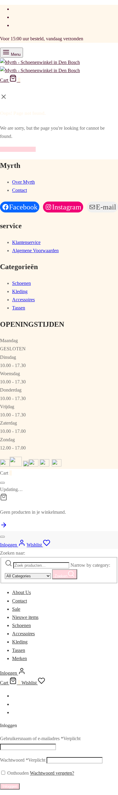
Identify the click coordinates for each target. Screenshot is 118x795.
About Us (21, 592)
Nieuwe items (25, 617)
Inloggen (9, 786)
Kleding (20, 291)
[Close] (2, 483)
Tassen (18, 307)
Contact (19, 190)
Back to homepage (18, 149)
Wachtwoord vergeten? (52, 773)
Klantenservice (26, 242)
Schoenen (21, 283)
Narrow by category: (90, 565)
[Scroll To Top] (3, 526)
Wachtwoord (22, 760)
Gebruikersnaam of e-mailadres (40, 738)
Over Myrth (23, 182)
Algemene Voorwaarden (35, 250)
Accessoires (23, 299)
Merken (19, 658)
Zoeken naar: (12, 553)
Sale (16, 609)
